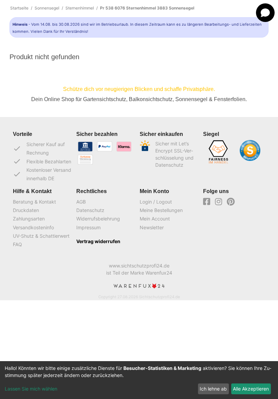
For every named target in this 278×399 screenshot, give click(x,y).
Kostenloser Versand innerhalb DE (42, 174)
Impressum (88, 227)
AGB (81, 202)
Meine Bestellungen (161, 210)
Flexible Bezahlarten (42, 161)
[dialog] (139, 380)
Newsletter (152, 227)
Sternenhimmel (79, 7)
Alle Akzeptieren (251, 389)
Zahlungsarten (29, 218)
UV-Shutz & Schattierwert (41, 236)
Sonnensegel (47, 7)
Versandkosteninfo (33, 227)
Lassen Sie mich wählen (31, 389)
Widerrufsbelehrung (98, 218)
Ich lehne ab (213, 389)
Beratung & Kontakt (34, 202)
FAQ (17, 244)
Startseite (19, 7)
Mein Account (155, 218)
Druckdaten (26, 210)
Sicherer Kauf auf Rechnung (39, 148)
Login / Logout (156, 202)
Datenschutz (90, 210)
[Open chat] (265, 12)
